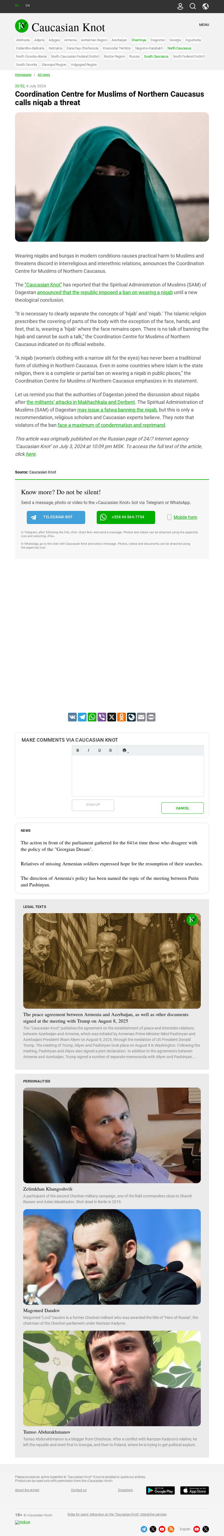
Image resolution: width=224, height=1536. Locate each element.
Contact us (79, 1490)
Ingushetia (193, 40)
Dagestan (158, 40)
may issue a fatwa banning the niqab (117, 410)
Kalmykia (55, 48)
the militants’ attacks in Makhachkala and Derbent (80, 402)
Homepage (23, 75)
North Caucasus (179, 48)
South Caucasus (156, 56)
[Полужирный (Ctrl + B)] (77, 750)
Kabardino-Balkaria (30, 48)
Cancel (183, 808)
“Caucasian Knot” (43, 285)
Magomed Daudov (41, 1310)
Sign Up (93, 805)
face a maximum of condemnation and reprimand (111, 425)
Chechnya (138, 40)
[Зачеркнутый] (110, 750)
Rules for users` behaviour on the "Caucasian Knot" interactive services (117, 1514)
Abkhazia (23, 40)
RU (17, 5)
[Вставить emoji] (124, 750)
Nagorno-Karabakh (149, 48)
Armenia (70, 40)
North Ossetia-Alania (31, 56)
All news (44, 75)
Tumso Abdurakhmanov (46, 1431)
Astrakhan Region (94, 40)
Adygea (54, 40)
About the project (27, 1490)
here (31, 454)
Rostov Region (114, 56)
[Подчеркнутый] (99, 750)
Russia (134, 56)
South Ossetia (26, 65)
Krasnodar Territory (117, 48)
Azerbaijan (119, 40)
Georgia (175, 40)
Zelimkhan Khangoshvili (47, 1188)
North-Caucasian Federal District (75, 56)
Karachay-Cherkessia (82, 48)
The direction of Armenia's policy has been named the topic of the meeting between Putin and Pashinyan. (110, 881)
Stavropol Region (54, 65)
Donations (125, 1490)
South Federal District (189, 56)
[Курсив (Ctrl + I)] (88, 750)
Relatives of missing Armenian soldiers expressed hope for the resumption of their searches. (112, 863)
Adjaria (39, 40)
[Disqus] (112, 643)
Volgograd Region (84, 65)
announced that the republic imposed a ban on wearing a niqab (105, 292)
